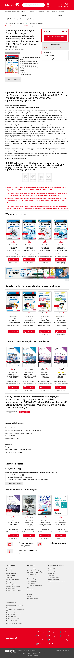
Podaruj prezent (33, 19)
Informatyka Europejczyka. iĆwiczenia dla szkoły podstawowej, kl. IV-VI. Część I (45, 322)
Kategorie (8, 11)
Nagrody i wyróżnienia (53, 579)
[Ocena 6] (35, 66)
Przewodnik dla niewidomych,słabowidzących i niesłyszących (35, 571)
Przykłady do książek (53, 577)
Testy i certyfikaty (11, 584)
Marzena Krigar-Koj (18, 381)
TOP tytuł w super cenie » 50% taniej (18, 26)
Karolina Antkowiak (60, 254)
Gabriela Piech (50, 381)
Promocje (41, 11)
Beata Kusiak (10, 381)
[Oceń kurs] (11, 412)
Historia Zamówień (11, 573)
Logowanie (9, 568)
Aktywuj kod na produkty (12, 579)
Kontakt (29, 596)
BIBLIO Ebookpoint (11, 616)
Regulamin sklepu (31, 574)
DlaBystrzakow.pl (42, 636)
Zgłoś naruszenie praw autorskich (56, 582)
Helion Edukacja (33, 63)
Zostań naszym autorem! (54, 571)
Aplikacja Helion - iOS (12, 588)
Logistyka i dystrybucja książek (14, 623)
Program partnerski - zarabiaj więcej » (27, 544)
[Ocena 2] (27, 66)
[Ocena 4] (31, 66)
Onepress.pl (41, 632)
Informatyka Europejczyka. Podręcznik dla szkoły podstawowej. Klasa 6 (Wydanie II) (29, 322)
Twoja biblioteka (10, 575)
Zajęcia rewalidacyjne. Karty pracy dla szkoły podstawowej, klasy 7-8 (60, 525)
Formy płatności (31, 583)
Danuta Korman (11, 254)
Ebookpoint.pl (65, 636)
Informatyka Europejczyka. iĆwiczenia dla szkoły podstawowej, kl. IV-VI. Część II (60, 322)
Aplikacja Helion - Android (13, 586)
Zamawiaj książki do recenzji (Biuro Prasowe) (13, 613)
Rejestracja (9, 571)
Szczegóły (49, 55)
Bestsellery (54, 11)
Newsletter (30, 589)
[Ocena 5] (33, 66)
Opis (47, 52)
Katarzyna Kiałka (18, 325)
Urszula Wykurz (45, 529)
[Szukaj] (42, 5)
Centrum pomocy (31, 568)
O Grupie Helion (52, 568)
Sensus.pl (51, 632)
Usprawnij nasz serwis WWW (34, 585)
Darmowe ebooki (61, 13)
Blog (28, 587)
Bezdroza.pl (52, 636)
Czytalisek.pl (64, 640)
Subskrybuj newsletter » (57, 544)
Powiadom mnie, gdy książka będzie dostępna (55, 38)
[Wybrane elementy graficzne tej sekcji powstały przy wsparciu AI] (68, 280)
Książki (14, 11)
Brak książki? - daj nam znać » (28, 551)
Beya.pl (51, 640)
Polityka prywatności (32, 576)
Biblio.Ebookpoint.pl (54, 644)
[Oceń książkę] (29, 66)
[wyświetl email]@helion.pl (38, 652)
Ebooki (19, 11)
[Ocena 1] (25, 66)
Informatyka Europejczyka (26, 449)
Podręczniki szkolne (11, 449)
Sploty (39, 644)
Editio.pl (63, 632)
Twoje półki (9, 577)
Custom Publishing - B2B (12, 618)
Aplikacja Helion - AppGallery (13, 590)
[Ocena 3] (29, 66)
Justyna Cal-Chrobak (28, 381)
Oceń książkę (51, 573)
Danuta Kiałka (29, 57)
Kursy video (24, 13)
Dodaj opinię (24, 412)
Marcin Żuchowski (29, 529)
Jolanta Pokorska (13, 529)
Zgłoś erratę (8, 444)
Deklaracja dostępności (33, 579)
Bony (23, 19)
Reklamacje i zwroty (32, 598)
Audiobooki (33, 11)
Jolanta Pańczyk (61, 529)
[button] (67, 229)
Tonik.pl (67, 650)
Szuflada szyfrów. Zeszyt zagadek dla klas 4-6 (45, 524)
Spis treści (49, 59)
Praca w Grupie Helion (12, 621)
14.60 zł (30, 332)
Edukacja (34, 61)
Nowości (47, 11)
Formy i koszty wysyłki (33, 581)
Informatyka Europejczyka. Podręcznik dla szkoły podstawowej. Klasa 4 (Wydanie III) (13, 322)
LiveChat (29, 594)
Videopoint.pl (41, 640)
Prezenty (8, 582)
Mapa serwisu (30, 592)
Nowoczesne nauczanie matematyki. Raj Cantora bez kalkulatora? (29, 526)
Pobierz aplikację (13, 19)
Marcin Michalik (42, 381)
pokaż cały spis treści (15, 483)
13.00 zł (15, 332)
